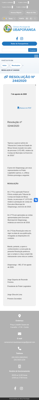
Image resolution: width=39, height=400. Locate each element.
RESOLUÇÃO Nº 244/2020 (21, 79)
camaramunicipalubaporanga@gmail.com (19, 342)
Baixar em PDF (25, 108)
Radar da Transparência (19, 44)
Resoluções (16, 65)
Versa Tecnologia (24, 398)
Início (5, 65)
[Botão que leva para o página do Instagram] (21, 38)
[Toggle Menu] (36, 55)
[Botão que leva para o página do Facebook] (18, 38)
